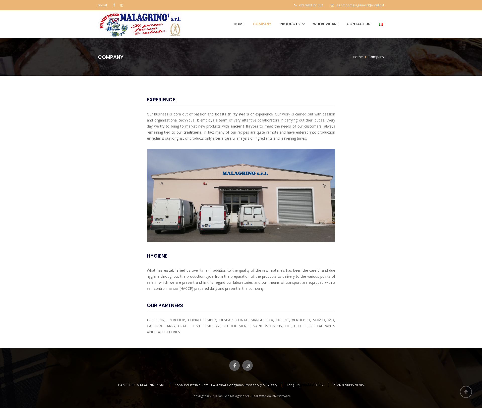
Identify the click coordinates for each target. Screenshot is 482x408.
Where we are (325, 23)
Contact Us (358, 23)
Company (262, 23)
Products (290, 23)
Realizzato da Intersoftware (271, 396)
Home (239, 23)
